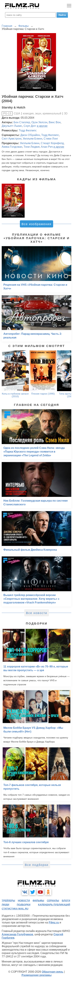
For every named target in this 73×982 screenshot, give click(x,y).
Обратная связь (52, 971)
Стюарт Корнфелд (52, 143)
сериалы (53, 900)
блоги (66, 900)
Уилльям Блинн (32, 138)
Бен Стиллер (22, 122)
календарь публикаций (54, 904)
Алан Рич (47, 146)
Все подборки (36, 865)
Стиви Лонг (51, 138)
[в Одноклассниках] (48, 892)
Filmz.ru (54, 922)
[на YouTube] (40, 892)
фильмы (38, 900)
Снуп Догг (30, 125)
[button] (67, 374)
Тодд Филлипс (28, 130)
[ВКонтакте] (25, 892)
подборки (23, 904)
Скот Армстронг (11, 138)
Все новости (36, 613)
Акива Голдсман (12, 146)
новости (24, 900)
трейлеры (8, 900)
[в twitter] (33, 892)
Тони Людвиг (32, 146)
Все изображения (36, 224)
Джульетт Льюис (12, 125)
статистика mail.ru (15, 908)
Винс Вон (55, 122)
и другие (42, 125)
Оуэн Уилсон (39, 122)
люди (5, 904)
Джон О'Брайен (30, 135)
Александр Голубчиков (17, 934)
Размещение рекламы (37, 975)
